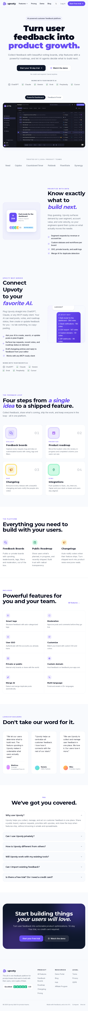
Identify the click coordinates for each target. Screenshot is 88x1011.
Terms (74, 974)
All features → (74, 603)
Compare (75, 1004)
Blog (49, 4)
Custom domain (55, 664)
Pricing (34, 4)
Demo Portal (59, 974)
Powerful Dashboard (35, 97)
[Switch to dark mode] (56, 4)
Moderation (53, 621)
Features (22, 4)
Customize (52, 642)
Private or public (14, 664)
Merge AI (10, 683)
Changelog (42, 989)
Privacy (75, 978)
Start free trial (75, 4)
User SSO (10, 642)
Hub (56, 982)
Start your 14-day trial (30, 68)
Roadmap (41, 985)
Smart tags (11, 621)
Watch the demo (60, 68)
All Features (42, 974)
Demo (42, 4)
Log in (62, 4)
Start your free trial (31, 938)
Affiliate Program (61, 986)
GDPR (74, 982)
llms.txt (82, 1004)
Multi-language (54, 683)
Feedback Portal (54, 97)
